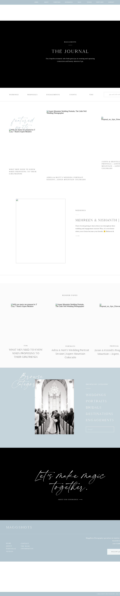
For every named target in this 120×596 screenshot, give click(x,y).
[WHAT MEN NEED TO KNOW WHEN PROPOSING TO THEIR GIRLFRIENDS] (26, 323)
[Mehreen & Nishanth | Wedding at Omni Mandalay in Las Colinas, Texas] (41, 231)
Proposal (114, 346)
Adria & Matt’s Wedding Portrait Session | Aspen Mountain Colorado (70, 354)
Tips (26, 345)
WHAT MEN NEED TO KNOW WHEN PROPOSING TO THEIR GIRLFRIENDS (23, 172)
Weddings (80, 210)
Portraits (70, 346)
